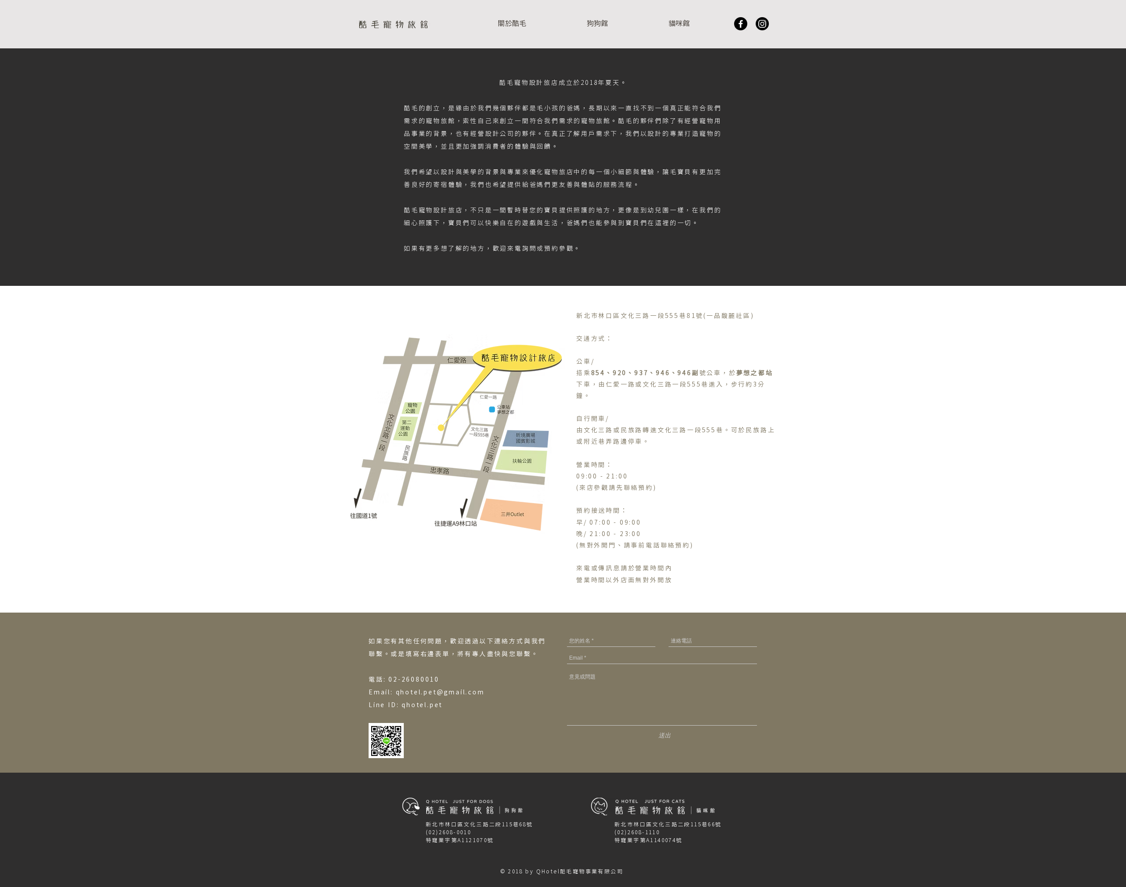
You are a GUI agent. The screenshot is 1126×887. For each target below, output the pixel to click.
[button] (597, 24)
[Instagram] (762, 23)
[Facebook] (740, 23)
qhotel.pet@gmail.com (440, 692)
